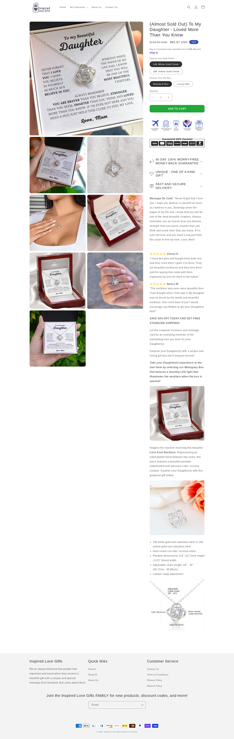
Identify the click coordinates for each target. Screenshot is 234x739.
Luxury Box (183, 84)
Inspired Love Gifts (112, 732)
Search (92, 669)
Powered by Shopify (129, 732)
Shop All (92, 674)
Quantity (154, 91)
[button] (79, 7)
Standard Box (161, 84)
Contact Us (153, 669)
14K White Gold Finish (166, 64)
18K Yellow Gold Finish (166, 71)
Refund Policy (154, 686)
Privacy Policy (154, 680)
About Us (93, 680)
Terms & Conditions (157, 674)
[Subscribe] (141, 705)
